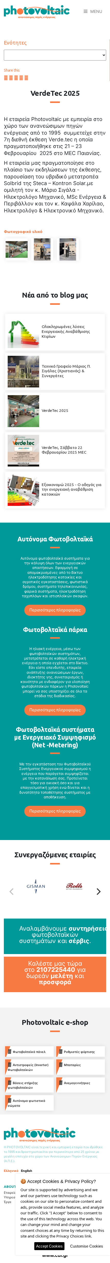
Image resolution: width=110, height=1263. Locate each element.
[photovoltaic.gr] (37, 12)
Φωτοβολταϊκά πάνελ (29, 1052)
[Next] (98, 891)
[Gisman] (39, 891)
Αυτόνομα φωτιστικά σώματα (26, 1103)
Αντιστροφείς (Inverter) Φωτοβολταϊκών (28, 1067)
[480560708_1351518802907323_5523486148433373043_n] (42, 249)
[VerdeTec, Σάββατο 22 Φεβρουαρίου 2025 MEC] (23, 450)
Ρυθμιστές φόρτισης (79, 1052)
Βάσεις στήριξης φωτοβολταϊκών (23, 1085)
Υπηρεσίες (11, 1197)
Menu (95, 11)
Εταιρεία (10, 1193)
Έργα (7, 1202)
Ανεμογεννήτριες (77, 1083)
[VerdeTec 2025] (23, 411)
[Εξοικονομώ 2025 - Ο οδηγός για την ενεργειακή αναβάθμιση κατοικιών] (23, 489)
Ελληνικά (11, 1171)
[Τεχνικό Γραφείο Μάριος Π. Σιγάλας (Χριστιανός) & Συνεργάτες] (23, 371)
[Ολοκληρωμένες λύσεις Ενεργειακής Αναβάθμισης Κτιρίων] (23, 331)
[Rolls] (70, 891)
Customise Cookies (86, 1246)
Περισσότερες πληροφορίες (55, 610)
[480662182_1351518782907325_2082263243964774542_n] (68, 249)
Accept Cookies (49, 1246)
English (26, 1171)
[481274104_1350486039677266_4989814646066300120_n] (17, 249)
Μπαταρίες (72, 1065)
